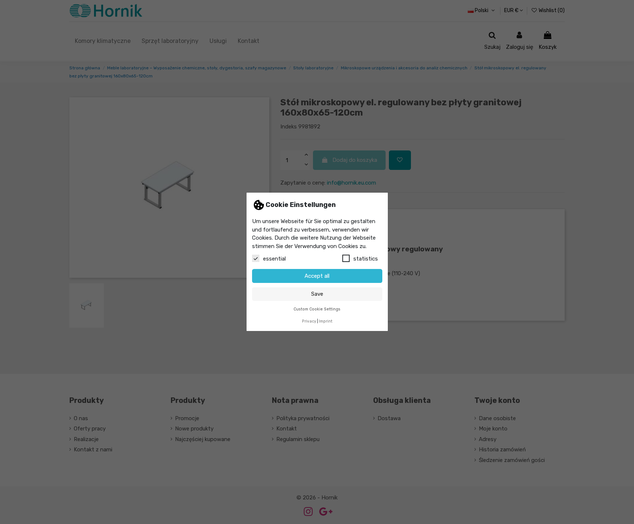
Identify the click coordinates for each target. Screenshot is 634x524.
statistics (365, 259)
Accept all (317, 276)
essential (274, 259)
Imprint (325, 321)
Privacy (309, 321)
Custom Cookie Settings (317, 309)
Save (317, 294)
